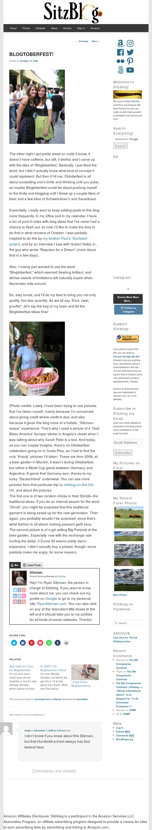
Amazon (95, 28)
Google (51, 598)
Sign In (81, 28)
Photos (26, 28)
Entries (123, 731)
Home (13, 28)
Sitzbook (40, 28)
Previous (82, 41)
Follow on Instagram (129, 309)
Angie (27, 730)
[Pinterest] (15, 602)
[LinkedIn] (15, 596)
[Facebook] (19, 590)
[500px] (120, 70)
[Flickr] (23, 596)
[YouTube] (23, 602)
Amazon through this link (126, 356)
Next (96, 41)
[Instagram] (19, 596)
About (54, 28)
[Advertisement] (128, 214)
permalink (82, 699)
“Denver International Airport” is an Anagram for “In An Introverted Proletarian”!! (128, 698)
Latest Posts (34, 565)
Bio (16, 565)
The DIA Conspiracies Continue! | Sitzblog (128, 685)
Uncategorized (41, 699)
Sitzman (57, 699)
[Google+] (23, 590)
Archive (67, 28)
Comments (125, 735)
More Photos (120, 594)
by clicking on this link (76, 484)
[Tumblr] (19, 602)
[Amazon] (120, 43)
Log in (119, 727)
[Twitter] (15, 590)
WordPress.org (124, 739)
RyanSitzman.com (51, 603)
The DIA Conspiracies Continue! (127, 663)
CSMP (132, 710)
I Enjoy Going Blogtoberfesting (80, 683)
